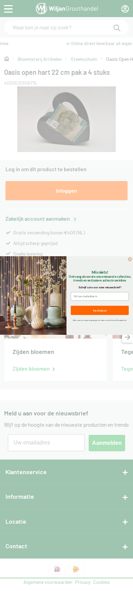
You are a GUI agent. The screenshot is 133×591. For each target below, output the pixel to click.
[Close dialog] (130, 259)
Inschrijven (100, 310)
